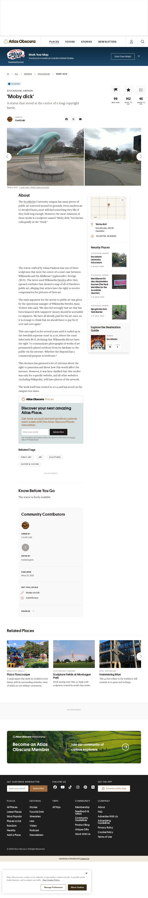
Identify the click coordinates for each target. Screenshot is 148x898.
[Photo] (119, 260)
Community (82, 801)
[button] (115, 90)
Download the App (116, 788)
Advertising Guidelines (104, 821)
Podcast (34, 830)
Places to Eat (14, 821)
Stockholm (30, 202)
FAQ (100, 812)
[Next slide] (140, 157)
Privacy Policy (105, 827)
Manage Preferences (53, 887)
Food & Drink (37, 812)
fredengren (27, 560)
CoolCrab (20, 120)
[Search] (142, 41)
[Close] (86, 873)
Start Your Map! (123, 56)
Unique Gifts (82, 829)
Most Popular (14, 816)
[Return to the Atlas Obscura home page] (20, 41)
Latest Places (14, 812)
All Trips (56, 807)
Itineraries (35, 816)
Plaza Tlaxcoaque (18, 674)
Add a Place (14, 835)
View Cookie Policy (51, 880)
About (101, 807)
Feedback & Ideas (82, 812)
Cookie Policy (105, 832)
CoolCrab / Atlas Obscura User (34, 187)
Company (104, 801)
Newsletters (36, 835)
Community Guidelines (81, 819)
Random (12, 826)
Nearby (11, 830)
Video (33, 826)
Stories (33, 807)
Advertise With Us (108, 816)
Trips (55, 801)
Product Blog (82, 825)
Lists (32, 821)
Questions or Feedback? (74, 859)
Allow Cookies (77, 887)
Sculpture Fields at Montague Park (72, 676)
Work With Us (82, 834)
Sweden (61, 280)
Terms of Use (33, 439)
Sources (25, 611)
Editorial (35, 801)
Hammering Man (110, 674)
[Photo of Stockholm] (98, 342)
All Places (12, 807)
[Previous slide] (7, 157)
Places (11, 801)
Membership (82, 807)
